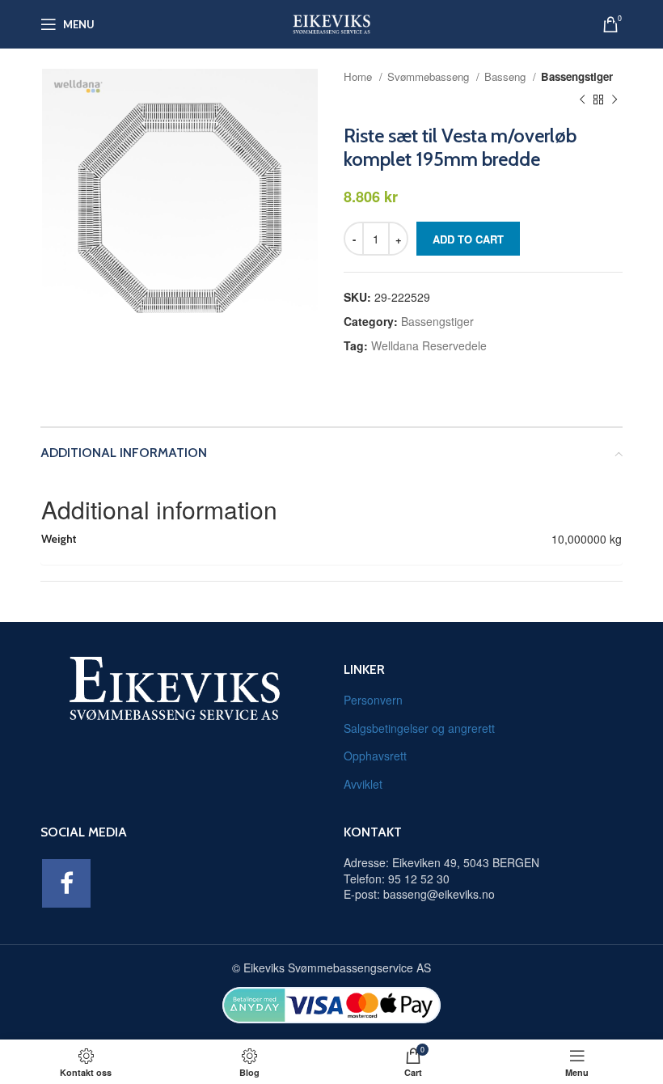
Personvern (373, 700)
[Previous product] (582, 100)
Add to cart (468, 239)
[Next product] (614, 100)
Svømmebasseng (429, 76)
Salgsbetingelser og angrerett (419, 728)
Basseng (506, 76)
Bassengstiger (577, 76)
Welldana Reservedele (429, 345)
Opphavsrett (375, 755)
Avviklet (363, 784)
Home (359, 76)
